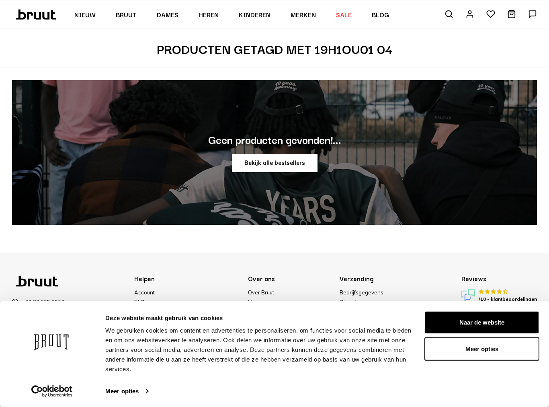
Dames (167, 14)
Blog (380, 14)
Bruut (126, 14)
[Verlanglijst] (490, 15)
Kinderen (254, 14)
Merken (303, 14)
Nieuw (85, 14)
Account (144, 292)
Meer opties (122, 391)
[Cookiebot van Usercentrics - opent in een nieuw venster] (52, 391)
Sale (344, 14)
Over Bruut (261, 292)
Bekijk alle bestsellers (274, 162)
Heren (209, 14)
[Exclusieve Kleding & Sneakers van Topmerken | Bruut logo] (36, 13)
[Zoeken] (449, 15)
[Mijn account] (469, 15)
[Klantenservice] (532, 15)
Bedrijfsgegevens (361, 292)
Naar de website (481, 322)
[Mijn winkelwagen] (511, 15)
